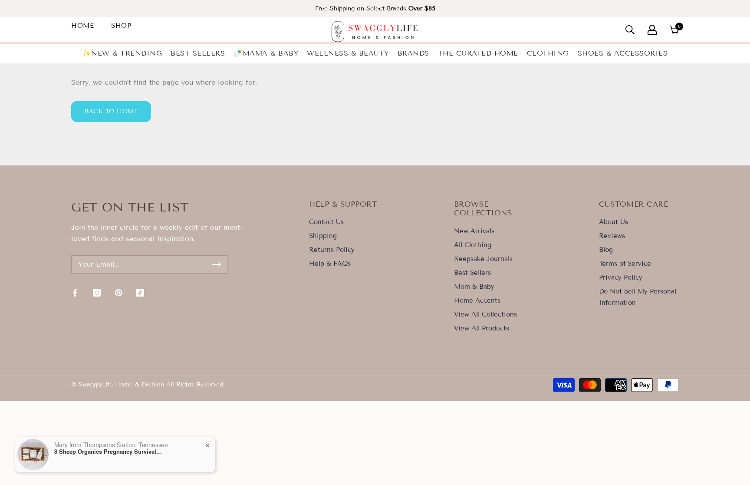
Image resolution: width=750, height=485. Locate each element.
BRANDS (413, 53)
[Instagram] (97, 293)
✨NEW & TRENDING (122, 53)
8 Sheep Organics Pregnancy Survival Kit (108, 451)
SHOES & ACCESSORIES (623, 53)
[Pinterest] (118, 293)
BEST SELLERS (198, 53)
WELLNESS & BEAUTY (348, 53)
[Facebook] (75, 293)
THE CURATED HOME (478, 53)
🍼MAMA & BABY (266, 53)
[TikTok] (140, 293)
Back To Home (111, 111)
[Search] (630, 29)
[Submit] (216, 264)
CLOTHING (548, 53)
